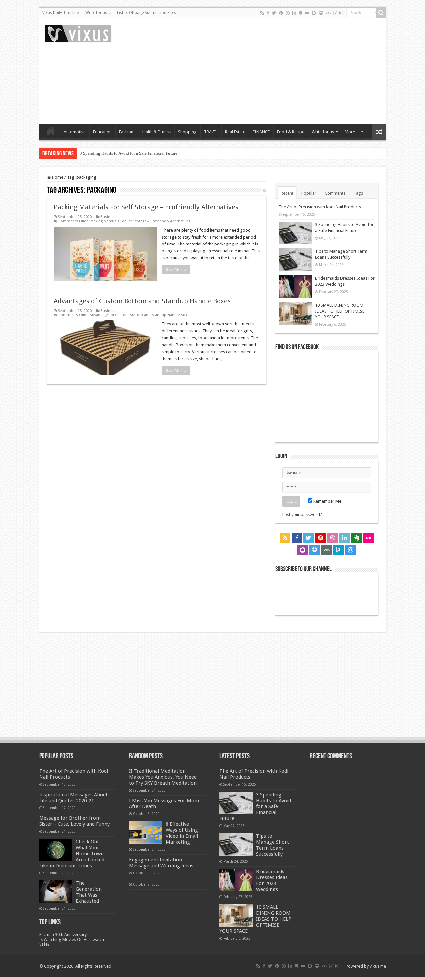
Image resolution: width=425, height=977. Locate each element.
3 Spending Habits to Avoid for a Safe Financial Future (128, 153)
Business (108, 217)
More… (352, 131)
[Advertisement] (260, 71)
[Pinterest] (281, 13)
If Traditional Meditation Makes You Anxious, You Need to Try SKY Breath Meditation (163, 777)
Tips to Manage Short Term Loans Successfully (272, 845)
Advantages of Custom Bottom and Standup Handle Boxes (142, 301)
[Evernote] (300, 13)
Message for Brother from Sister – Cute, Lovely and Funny (74, 821)
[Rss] (262, 13)
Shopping (187, 131)
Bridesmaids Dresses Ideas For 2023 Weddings (272, 880)
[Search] (381, 13)
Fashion (126, 131)
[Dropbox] (321, 13)
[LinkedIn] (294, 13)
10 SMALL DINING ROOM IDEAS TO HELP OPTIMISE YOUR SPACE (339, 311)
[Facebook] (268, 13)
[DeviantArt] (328, 13)
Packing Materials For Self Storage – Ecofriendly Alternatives (146, 207)
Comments (335, 193)
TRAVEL (211, 131)
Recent (287, 193)
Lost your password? (302, 514)
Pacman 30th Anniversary (63, 934)
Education (102, 131)
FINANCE (261, 131)
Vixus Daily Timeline (60, 12)
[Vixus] (78, 32)
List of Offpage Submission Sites (146, 12)
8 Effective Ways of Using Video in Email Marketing (182, 833)
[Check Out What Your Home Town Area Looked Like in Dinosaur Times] (55, 850)
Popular (308, 193)
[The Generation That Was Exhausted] (55, 891)
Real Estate (235, 131)
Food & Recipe (290, 131)
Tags (358, 193)
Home (51, 131)
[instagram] (341, 13)
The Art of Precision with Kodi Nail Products (320, 206)
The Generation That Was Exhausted (89, 892)
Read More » (176, 269)
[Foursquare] (335, 13)
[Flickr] (307, 13)
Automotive (75, 131)
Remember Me (326, 501)
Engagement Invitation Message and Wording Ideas (161, 863)
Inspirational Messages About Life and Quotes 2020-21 (73, 797)
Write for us (96, 12)
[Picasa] (314, 13)
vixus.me (378, 966)
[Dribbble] (287, 13)
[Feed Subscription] (264, 190)
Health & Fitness (156, 131)
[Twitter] (274, 13)
